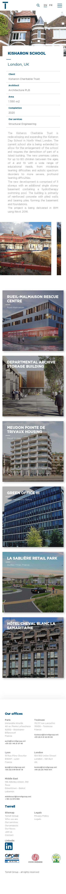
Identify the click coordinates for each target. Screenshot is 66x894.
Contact (9, 835)
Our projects (11, 826)
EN (45, 5)
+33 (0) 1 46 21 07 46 (14, 743)
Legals (37, 819)
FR (50, 5)
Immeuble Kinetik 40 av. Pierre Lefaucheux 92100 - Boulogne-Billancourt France (18, 729)
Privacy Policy (41, 816)
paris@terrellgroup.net (15, 741)
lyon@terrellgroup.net (15, 767)
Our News (10, 829)
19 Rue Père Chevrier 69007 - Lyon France (16, 759)
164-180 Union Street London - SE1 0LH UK (45, 759)
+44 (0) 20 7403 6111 (43, 770)
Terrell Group (11, 816)
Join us (8, 832)
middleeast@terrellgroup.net (18, 796)
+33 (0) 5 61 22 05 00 (43, 737)
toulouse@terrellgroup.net (46, 735)
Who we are (11, 819)
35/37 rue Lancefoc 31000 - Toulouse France (44, 726)
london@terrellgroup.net (45, 767)
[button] (59, 5)
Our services (11, 822)
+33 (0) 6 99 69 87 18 (14, 770)
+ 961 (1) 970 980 (12, 799)
